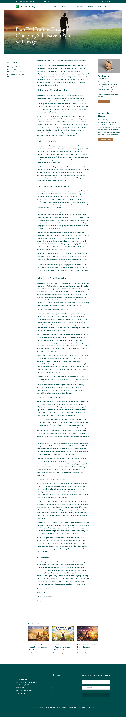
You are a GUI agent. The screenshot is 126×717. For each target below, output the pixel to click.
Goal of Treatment (13, 69)
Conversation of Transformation (17, 72)
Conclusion (11, 77)
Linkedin (39, 601)
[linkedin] (109, 1)
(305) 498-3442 (45, 1)
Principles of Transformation (16, 74)
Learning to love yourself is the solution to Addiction (86, 647)
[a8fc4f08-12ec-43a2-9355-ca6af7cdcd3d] (63, 626)
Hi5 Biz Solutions (89, 707)
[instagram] (105, 1)
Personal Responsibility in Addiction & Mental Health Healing (62, 647)
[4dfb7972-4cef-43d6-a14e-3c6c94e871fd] (87, 626)
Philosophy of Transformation (16, 67)
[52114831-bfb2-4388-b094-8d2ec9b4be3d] (38, 626)
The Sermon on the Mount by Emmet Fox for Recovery (38, 647)
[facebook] (102, 1)
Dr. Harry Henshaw (43, 588)
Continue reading (34, 653)
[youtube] (107, 1)
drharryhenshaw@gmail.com (24, 690)
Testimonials (41, 592)
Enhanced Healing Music (45, 597)
